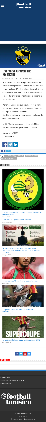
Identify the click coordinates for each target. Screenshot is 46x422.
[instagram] (29, 354)
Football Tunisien (23, 78)
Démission (20, 156)
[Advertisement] (23, 27)
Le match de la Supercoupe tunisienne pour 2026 (21, 340)
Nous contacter (5, 377)
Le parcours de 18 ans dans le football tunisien (20, 281)
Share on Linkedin (15, 144)
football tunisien (32, 156)
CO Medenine (10, 156)
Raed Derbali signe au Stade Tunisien (16, 220)
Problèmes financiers (9, 158)
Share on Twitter (10, 144)
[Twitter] (21, 354)
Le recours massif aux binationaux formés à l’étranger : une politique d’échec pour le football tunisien (21, 250)
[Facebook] (17, 354)
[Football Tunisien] (23, 5)
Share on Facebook (4, 144)
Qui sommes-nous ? (6, 383)
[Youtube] (25, 354)
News (30, 78)
